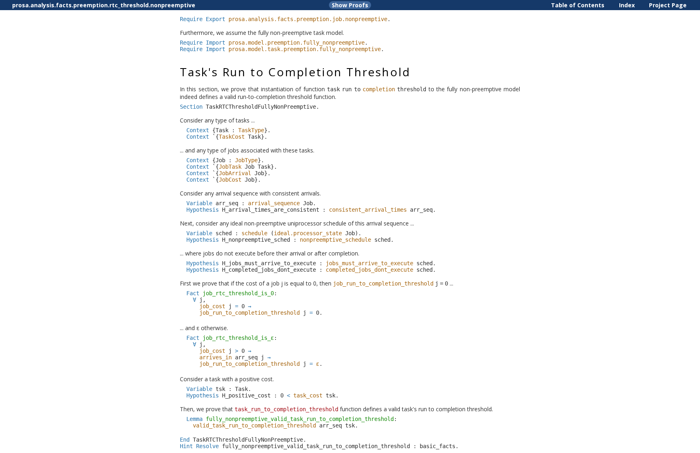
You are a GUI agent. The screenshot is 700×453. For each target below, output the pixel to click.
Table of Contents (577, 5)
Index (627, 5)
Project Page (668, 5)
